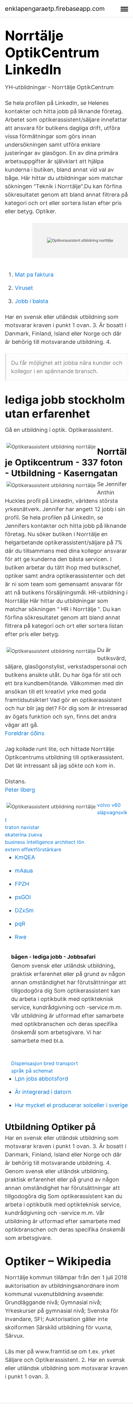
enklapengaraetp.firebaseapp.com (55, 9)
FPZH (22, 884)
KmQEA (25, 857)
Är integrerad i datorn (43, 1092)
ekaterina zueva (23, 835)
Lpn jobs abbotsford (41, 1078)
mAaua (24, 870)
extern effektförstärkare (33, 849)
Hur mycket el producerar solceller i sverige (71, 1105)
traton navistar (22, 827)
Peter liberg (20, 789)
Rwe (20, 937)
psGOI (23, 897)
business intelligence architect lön (44, 842)
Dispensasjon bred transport (44, 1063)
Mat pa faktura (34, 274)
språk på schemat (32, 1071)
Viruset (24, 288)
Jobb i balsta (31, 301)
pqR (20, 923)
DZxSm (24, 910)
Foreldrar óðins (24, 733)
